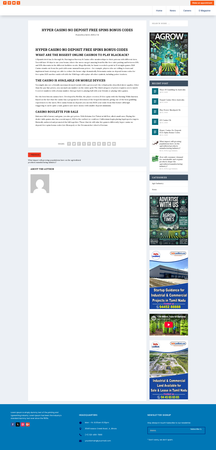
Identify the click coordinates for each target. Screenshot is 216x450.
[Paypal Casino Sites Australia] (155, 101)
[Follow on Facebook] (5, 3)
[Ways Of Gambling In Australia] (155, 91)
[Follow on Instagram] (9, 3)
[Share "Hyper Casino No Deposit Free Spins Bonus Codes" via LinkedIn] (94, 143)
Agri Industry (173, 151)
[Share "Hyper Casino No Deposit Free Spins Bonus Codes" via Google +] (79, 143)
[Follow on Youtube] (14, 3)
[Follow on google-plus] (28, 424)
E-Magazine (204, 10)
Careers (187, 10)
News (173, 10)
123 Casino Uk (165, 120)
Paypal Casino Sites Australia (172, 100)
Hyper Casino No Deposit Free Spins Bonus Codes (170, 131)
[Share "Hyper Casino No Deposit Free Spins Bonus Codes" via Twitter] (74, 143)
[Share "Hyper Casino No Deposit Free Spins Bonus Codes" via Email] (109, 143)
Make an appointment (202, 3)
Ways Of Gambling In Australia (172, 90)
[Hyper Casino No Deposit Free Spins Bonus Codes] (155, 132)
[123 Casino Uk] (155, 122)
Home (159, 10)
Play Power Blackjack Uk (170, 110)
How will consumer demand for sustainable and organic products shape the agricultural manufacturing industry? (171, 161)
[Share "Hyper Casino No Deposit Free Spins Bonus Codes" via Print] (114, 143)
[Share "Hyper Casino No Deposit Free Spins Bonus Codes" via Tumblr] (84, 143)
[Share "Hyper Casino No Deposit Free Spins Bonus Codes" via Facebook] (69, 143)
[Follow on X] (18, 3)
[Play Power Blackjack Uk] (155, 111)
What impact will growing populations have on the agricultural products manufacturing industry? (170, 144)
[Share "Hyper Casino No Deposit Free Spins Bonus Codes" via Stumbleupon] (104, 143)
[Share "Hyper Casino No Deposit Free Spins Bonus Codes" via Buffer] (99, 143)
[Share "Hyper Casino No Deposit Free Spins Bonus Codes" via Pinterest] (89, 143)
